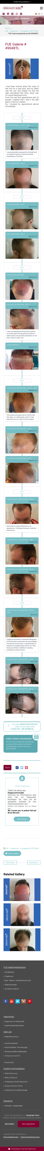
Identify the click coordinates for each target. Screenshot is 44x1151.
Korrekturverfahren (12, 989)
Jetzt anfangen (22, 819)
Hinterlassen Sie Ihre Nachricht (16, 1082)
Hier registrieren (28, 1124)
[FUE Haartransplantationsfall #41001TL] (22, 932)
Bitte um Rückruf (11, 1078)
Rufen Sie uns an (11, 1073)
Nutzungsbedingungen (11, 1137)
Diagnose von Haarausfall (14, 1021)
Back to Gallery (13, 853)
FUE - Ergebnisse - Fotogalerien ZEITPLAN (22, 848)
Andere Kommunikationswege (16, 1090)
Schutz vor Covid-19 (12, 1056)
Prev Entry (11, 863)
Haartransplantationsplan (14, 1025)
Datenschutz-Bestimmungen (30, 1137)
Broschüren (9, 1062)
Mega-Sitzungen (11, 985)
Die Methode (9, 972)
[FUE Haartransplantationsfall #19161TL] (22, 882)
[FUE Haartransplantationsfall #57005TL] (22, 907)
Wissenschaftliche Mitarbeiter (16, 1052)
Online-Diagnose (22, 786)
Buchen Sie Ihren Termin (14, 1086)
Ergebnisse (9, 976)
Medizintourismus (11, 1037)
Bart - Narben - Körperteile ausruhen (18, 980)
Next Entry (33, 863)
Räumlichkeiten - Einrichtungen (16, 1047)
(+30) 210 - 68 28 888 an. (22, 729)
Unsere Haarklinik (11, 1043)
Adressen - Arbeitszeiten (14, 1106)
